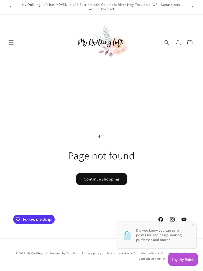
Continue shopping (101, 179)
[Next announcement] (193, 7)
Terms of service (118, 253)
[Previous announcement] (10, 7)
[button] (11, 42)
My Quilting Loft (38, 253)
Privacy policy (92, 253)
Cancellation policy (152, 258)
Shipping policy (145, 253)
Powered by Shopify (63, 253)
